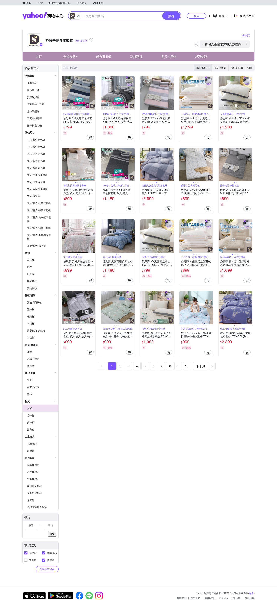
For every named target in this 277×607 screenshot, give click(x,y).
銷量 (249, 67)
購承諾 (246, 35)
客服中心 (181, 598)
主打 (39, 56)
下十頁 (200, 366)
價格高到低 (237, 67)
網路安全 (224, 598)
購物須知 (210, 598)
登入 (196, 16)
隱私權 (236, 598)
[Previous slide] (64, 93)
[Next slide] (92, 93)
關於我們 (195, 598)
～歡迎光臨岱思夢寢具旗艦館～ (223, 44)
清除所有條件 (47, 569)
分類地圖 (250, 598)
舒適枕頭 (201, 56)
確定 (52, 534)
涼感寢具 (136, 56)
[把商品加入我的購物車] (90, 137)
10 (186, 366)
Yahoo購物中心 (43, 15)
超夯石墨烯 (103, 56)
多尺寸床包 (168, 56)
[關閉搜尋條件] (78, 16)
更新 (251, 593)
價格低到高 (220, 67)
